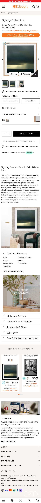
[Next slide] (39, 60)
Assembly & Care (17, 327)
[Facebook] (2, 471)
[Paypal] (17, 490)
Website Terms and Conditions (13, 485)
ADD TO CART (26, 134)
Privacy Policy (32, 485)
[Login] (21, 500)
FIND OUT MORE (8, 442)
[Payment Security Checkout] (2, 490)
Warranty (12, 332)
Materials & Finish (17, 315)
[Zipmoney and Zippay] (20, 490)
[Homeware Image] (21, 293)
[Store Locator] (13, 500)
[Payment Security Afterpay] (14, 490)
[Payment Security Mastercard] (10, 490)
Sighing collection (12, 13)
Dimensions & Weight (19, 321)
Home (3, 13)
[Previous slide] (3, 60)
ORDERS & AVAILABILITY (13, 271)
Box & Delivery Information (22, 338)
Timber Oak (14, 114)
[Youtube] (10, 471)
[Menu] (4, 500)
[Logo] (20, 6)
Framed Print (10, 96)
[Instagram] (6, 471)
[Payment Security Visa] (6, 490)
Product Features (17, 253)
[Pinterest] (14, 471)
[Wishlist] (18, 384)
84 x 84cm (9, 108)
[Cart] (37, 500)
